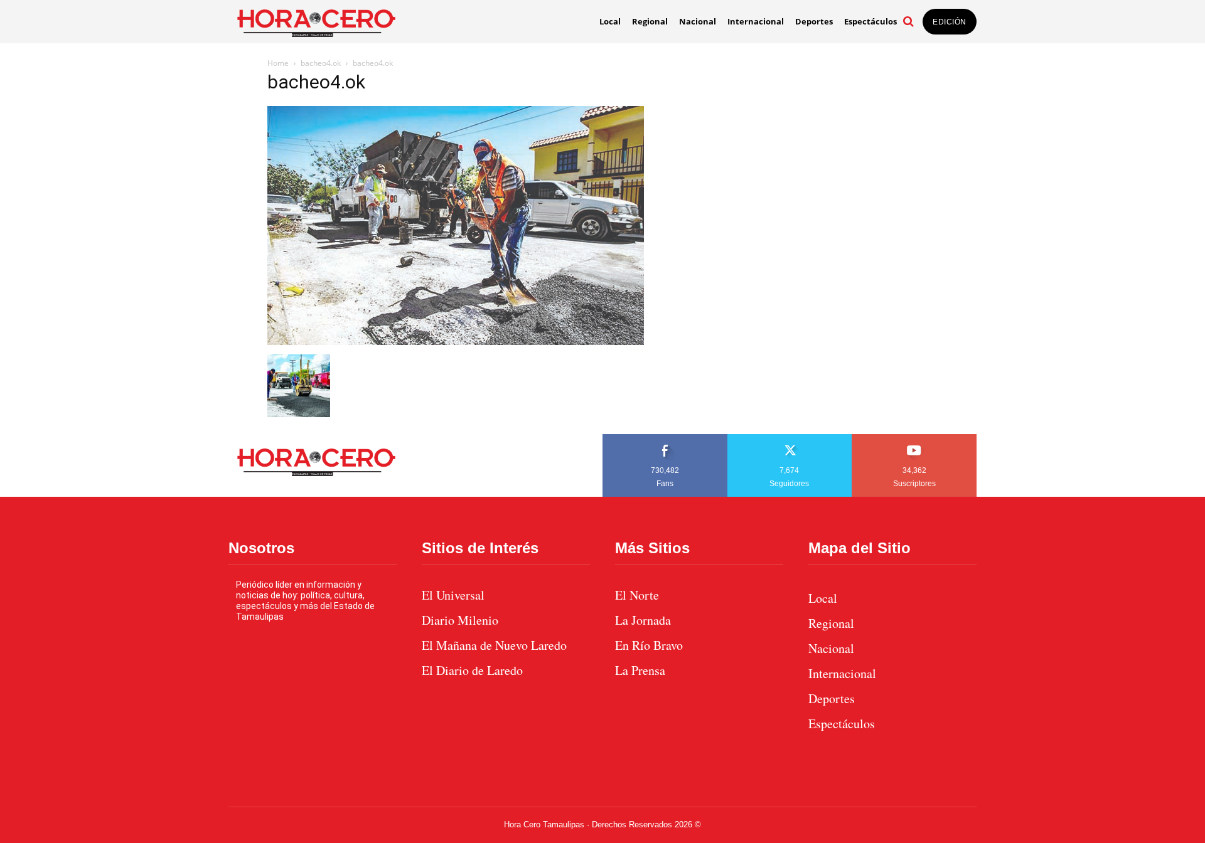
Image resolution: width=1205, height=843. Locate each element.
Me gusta (665, 438)
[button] (908, 21)
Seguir (790, 438)
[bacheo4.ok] (455, 341)
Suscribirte (915, 438)
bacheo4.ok (321, 63)
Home (278, 63)
